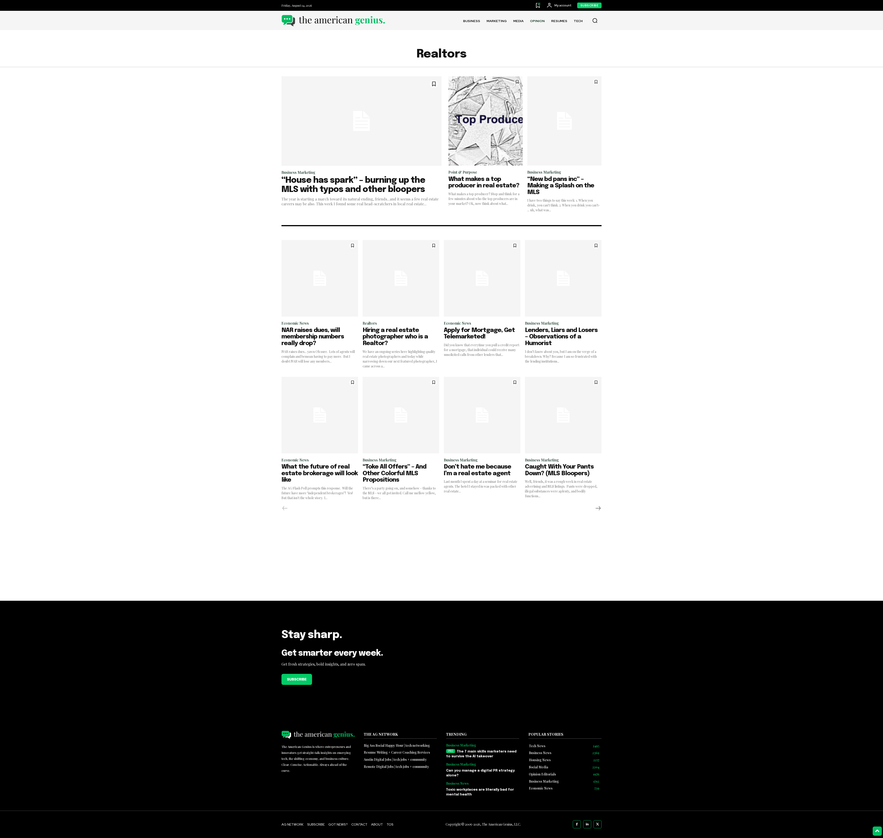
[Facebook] (577, 824)
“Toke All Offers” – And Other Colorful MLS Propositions (394, 473)
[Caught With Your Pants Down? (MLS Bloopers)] (563, 415)
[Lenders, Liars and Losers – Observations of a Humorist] (563, 278)
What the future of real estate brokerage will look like (319, 473)
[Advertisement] (441, 568)
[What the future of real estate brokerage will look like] (319, 415)
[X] (597, 824)
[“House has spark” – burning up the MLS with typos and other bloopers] (361, 121)
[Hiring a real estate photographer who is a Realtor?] (401, 278)
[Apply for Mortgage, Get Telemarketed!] (482, 278)
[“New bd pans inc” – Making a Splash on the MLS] (564, 121)
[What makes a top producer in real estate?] (485, 121)
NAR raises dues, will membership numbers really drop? (312, 336)
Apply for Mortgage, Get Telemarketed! (479, 333)
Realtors (370, 323)
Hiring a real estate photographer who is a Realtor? (395, 336)
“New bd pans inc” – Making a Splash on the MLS (560, 185)
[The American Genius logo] (333, 20)
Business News (457, 784)
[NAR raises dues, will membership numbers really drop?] (319, 278)
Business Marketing (298, 172)
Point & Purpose (462, 172)
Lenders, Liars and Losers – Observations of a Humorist (561, 336)
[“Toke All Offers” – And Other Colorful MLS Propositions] (401, 415)
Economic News (295, 323)
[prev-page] (285, 508)
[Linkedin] (587, 824)
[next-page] (598, 508)
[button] (595, 20)
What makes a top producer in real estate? (483, 182)
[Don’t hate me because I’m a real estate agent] (482, 415)
